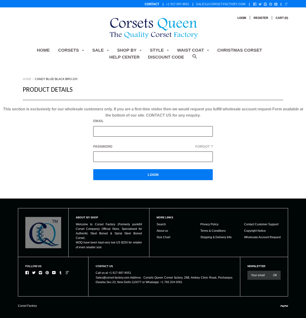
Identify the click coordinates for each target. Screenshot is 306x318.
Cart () (282, 18)
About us (162, 230)
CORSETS (69, 50)
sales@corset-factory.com (221, 4)
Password (153, 146)
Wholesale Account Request (262, 237)
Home (43, 50)
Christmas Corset (239, 50)
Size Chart (163, 237)
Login (241, 18)
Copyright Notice (255, 230)
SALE (98, 50)
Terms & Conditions (213, 230)
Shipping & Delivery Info (216, 237)
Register (261, 18)
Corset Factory (27, 305)
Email (98, 121)
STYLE (157, 50)
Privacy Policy (209, 224)
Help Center (124, 57)
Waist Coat (191, 50)
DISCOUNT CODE (166, 57)
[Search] (194, 59)
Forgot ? (204, 146)
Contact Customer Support (261, 224)
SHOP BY (127, 50)
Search (161, 224)
